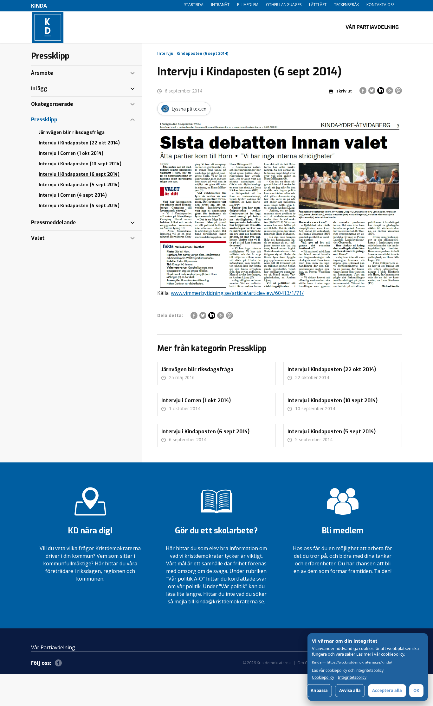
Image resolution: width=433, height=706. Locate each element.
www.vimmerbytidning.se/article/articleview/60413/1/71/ (237, 292)
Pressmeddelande (53, 222)
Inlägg (39, 88)
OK (416, 690)
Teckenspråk (346, 4)
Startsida (194, 4)
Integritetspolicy (352, 677)
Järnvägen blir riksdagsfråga (72, 133)
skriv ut (344, 91)
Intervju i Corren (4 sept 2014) (73, 195)
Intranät (220, 4)
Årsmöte (42, 73)
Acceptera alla (387, 690)
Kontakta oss (380, 4)
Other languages (283, 4)
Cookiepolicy (323, 677)
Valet (38, 238)
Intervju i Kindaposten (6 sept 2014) (79, 174)
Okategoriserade (52, 104)
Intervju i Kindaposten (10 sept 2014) (80, 164)
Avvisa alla (350, 690)
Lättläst (317, 4)
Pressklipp (44, 119)
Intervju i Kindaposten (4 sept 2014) (79, 206)
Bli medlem (247, 4)
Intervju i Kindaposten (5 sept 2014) (79, 185)
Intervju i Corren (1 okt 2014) (71, 153)
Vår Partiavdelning (372, 27)
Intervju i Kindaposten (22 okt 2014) (79, 143)
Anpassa (319, 690)
